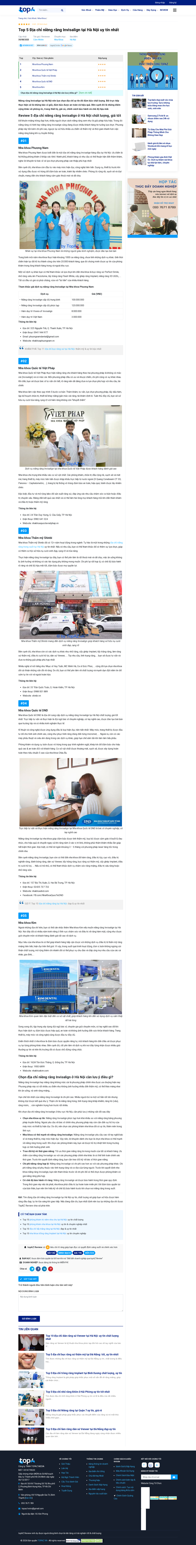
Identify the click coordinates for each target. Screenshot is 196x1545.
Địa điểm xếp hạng (97, 1489)
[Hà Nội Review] (145, 1488)
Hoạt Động (66, 1486)
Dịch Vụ (125, 10)
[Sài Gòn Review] (163, 1488)
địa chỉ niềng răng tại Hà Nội (53, 903)
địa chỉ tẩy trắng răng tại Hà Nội (45, 1229)
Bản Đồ (28, 1498)
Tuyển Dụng (66, 1490)
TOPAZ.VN (42, 1528)
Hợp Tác (65, 1473)
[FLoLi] (143, 1501)
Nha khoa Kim (38, 87)
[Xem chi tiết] (85, 92)
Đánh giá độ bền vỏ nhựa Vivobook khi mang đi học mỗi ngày (160, 146)
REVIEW (164, 10)
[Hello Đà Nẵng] (154, 1488)
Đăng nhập (160, 2)
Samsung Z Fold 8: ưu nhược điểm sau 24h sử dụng (158, 118)
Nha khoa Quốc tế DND (42, 81)
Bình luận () (42, 45)
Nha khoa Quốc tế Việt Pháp (44, 70)
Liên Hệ (64, 1468)
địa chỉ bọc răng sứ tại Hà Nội (60, 349)
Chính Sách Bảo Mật (125, 1475)
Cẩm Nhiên (38, 39)
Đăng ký (172, 2)
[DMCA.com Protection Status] (92, 1528)
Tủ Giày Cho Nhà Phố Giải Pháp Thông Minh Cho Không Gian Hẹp (160, 132)
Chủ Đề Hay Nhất (96, 1476)
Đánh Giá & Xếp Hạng (125, 1466)
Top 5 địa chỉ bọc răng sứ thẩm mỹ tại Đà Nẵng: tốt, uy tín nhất (82, 1354)
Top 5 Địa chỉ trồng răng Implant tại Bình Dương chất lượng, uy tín (84, 1373)
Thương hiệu (94, 1480)
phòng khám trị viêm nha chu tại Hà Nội (48, 1219)
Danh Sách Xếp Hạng (98, 1485)
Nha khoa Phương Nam (42, 64)
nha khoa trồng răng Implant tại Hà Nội (48, 1233)
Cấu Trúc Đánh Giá (69, 1482)
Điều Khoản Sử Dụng (125, 1471)
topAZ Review (26, 10)
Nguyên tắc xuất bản (98, 1493)
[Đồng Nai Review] (172, 1488)
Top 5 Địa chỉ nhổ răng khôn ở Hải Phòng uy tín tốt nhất (78, 1391)
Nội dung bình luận (28, 1291)
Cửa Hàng (138, 10)
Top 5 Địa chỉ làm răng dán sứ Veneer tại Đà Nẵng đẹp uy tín (81, 1429)
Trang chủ (22, 18)
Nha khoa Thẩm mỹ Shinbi (44, 76)
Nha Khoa (42, 18)
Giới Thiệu (65, 1464)
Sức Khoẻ (86, 10)
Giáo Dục (112, 10)
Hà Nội (73, 39)
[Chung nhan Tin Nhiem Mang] (73, 1528)
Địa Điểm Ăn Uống (97, 1471)
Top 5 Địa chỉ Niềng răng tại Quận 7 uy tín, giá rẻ (74, 1410)
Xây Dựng (151, 10)
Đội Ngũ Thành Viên (70, 1477)
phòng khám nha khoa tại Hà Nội (45, 1224)
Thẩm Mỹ (99, 10)
